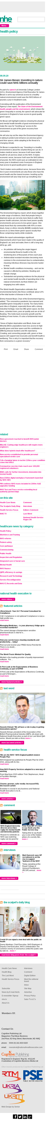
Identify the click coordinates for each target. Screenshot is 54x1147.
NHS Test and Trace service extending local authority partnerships (18, 491)
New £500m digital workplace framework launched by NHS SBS (21, 479)
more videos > (8, 599)
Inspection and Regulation (11, 557)
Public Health (5, 553)
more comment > (9, 843)
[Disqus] (22, 392)
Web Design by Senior (11, 1107)
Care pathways (6, 546)
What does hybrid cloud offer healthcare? (17, 451)
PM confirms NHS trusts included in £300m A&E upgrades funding (20, 485)
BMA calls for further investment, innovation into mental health (20, 473)
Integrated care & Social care (12, 561)
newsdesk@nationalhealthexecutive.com (25, 1047)
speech (13, 90)
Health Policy (5, 531)
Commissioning (6, 550)
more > (28, 738)
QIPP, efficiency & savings (11, 572)
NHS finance (5, 568)
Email (16, 349)
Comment (39, 349)
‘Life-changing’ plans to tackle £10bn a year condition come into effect (22, 461)
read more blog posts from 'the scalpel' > (19, 955)
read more (4, 620)
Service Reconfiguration (10, 580)
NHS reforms (5, 538)
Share (26, 349)
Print (6, 349)
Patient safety (6, 542)
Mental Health (6, 565)
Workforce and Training (10, 535)
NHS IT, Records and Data (11, 584)
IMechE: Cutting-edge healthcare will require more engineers (21, 446)
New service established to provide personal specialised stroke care (19, 455)
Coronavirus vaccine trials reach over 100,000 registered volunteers (20, 467)
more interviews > (9, 878)
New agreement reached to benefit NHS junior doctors (19, 440)
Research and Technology (11, 576)
